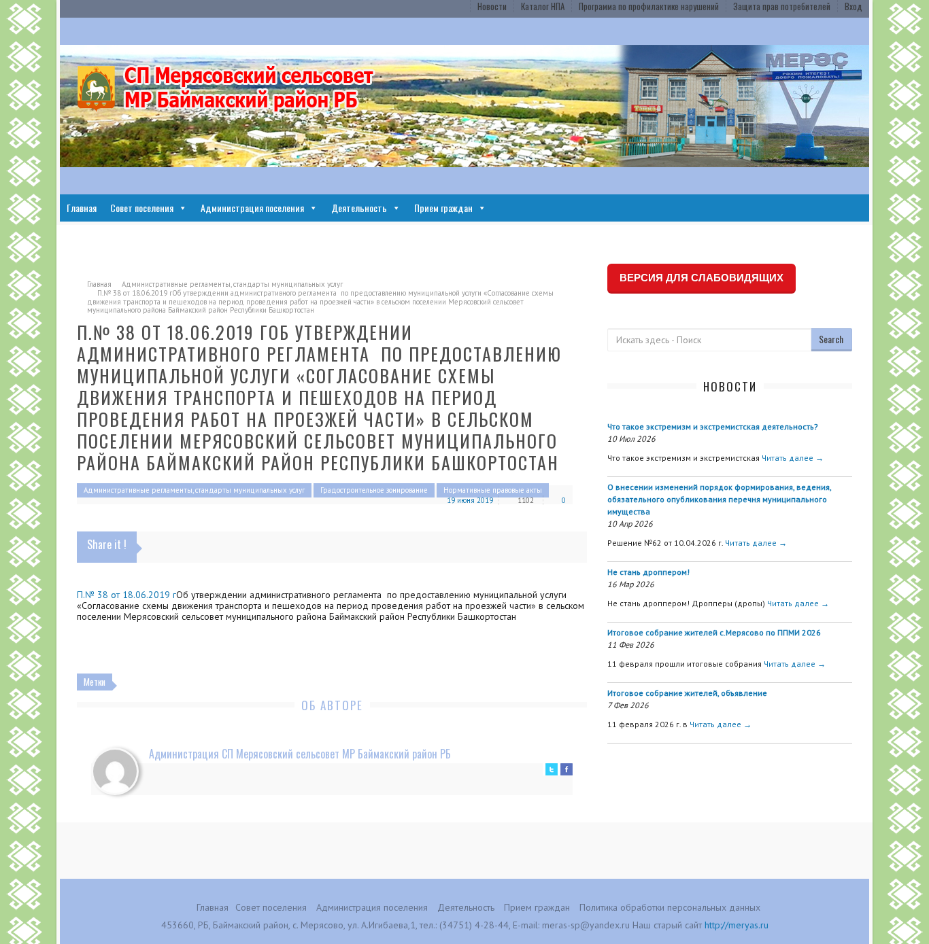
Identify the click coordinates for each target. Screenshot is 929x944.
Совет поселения (141, 207)
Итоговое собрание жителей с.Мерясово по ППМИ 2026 (714, 632)
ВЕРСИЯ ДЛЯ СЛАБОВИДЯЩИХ (701, 277)
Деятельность (359, 207)
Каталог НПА (542, 6)
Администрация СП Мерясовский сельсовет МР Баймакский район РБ (300, 754)
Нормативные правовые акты (492, 490)
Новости (492, 6)
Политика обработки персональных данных (669, 907)
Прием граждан (443, 207)
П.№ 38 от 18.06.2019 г (126, 595)
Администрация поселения (252, 207)
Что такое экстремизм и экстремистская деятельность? (712, 426)
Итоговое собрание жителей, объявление (687, 693)
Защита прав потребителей (781, 6)
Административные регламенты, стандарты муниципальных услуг (232, 284)
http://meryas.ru (736, 925)
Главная (82, 207)
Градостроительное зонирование (374, 490)
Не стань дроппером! (648, 572)
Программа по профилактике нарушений (649, 6)
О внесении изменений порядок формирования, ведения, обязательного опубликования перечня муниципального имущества (719, 499)
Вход (853, 6)
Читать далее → (793, 458)
